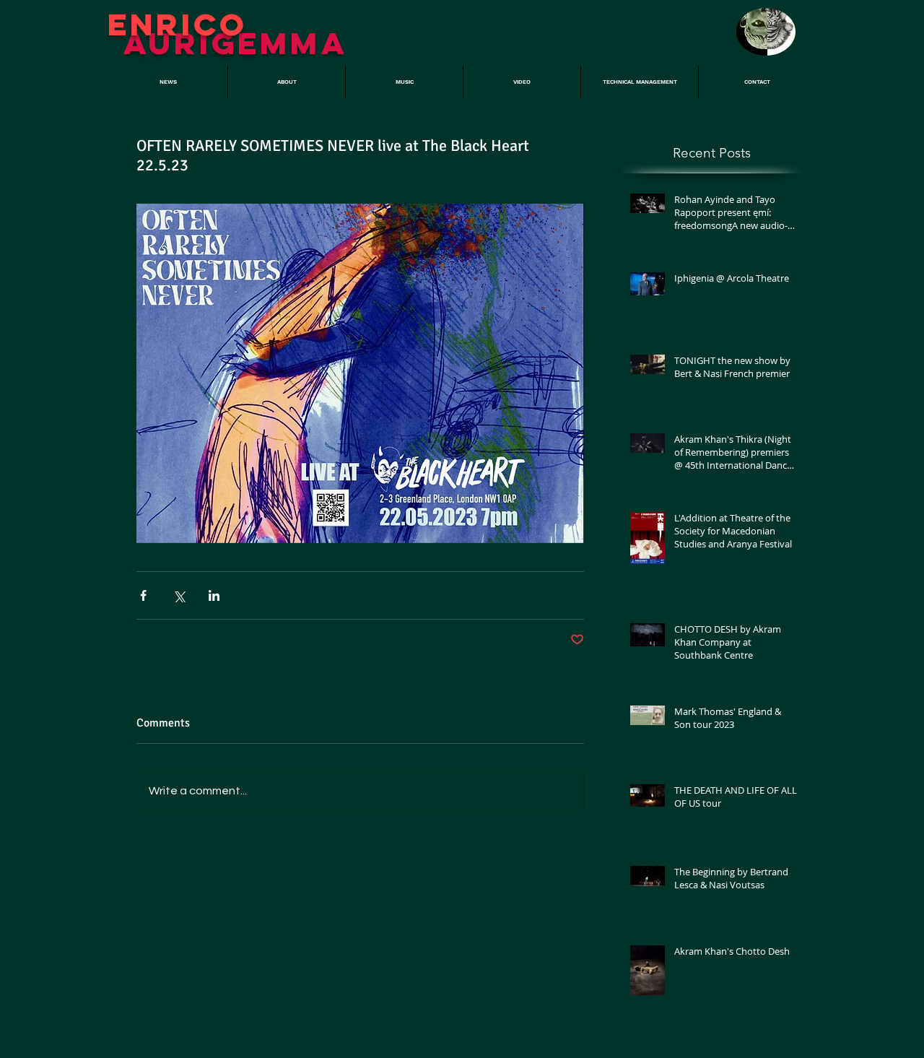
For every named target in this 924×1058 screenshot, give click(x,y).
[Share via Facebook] (143, 595)
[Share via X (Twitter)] (179, 595)
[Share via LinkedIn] (214, 595)
